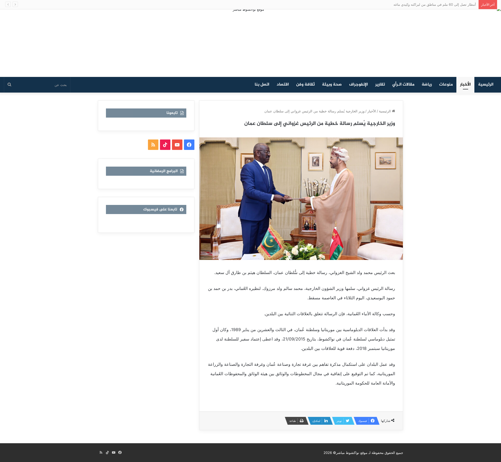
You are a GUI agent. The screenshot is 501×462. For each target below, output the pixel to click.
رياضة (427, 84)
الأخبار (465, 84)
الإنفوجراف (358, 84)
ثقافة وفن (305, 84)
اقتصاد (283, 84)
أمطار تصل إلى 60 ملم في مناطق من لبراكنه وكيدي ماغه (434, 4)
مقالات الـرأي (403, 84)
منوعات (446, 84)
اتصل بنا (262, 84)
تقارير (380, 84)
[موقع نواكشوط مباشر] (250, 43)
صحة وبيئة (332, 84)
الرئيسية (485, 84)
